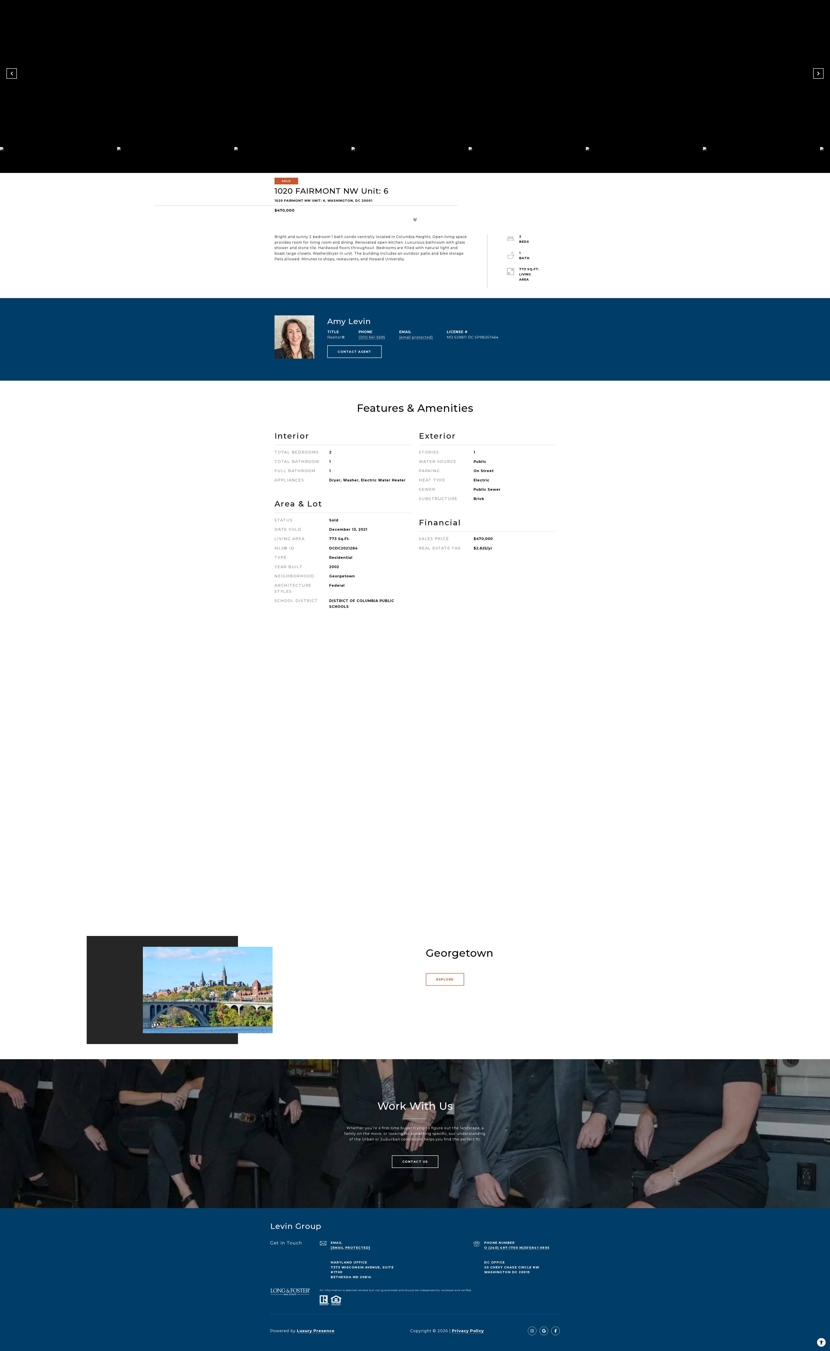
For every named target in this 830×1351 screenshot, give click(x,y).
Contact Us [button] (415, 1162)
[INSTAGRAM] (532, 1331)
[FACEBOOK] (555, 1331)
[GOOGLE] (544, 1331)
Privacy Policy (468, 1331)
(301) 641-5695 (372, 337)
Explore (445, 979)
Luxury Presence (316, 1331)
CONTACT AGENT (354, 352)
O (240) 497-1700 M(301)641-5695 (517, 1248)
